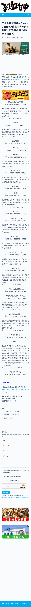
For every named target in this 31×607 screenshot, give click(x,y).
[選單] (28, 15)
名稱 (4, 440)
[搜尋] (25, 15)
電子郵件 (6, 445)
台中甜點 (13, 37)
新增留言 (6, 456)
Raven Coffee (7, 411)
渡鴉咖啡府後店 (7, 418)
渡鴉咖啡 (15, 414)
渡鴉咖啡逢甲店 (17, 79)
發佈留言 (5, 492)
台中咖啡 (8, 37)
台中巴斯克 (6, 414)
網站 (4, 450)
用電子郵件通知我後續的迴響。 (12, 476)
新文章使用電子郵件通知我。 (12, 480)
